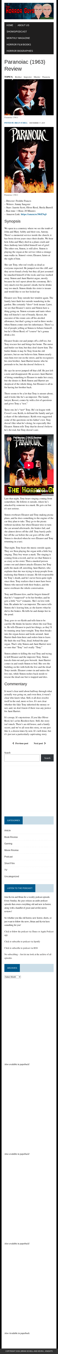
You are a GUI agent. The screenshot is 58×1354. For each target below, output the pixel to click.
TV (5, 870)
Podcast (8, 856)
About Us (23, 25)
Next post (38, 743)
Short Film (9, 863)
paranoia (46, 76)
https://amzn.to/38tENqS (33, 214)
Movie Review (11, 850)
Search (7, 752)
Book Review (11, 837)
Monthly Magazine (18, 38)
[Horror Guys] (29, 11)
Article (7, 830)
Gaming (8, 843)
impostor (28, 76)
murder (37, 76)
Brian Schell (21, 123)
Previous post (21, 743)
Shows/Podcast (17, 31)
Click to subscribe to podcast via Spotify (22, 941)
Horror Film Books (19, 44)
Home (9, 25)
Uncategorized (11, 876)
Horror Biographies (20, 51)
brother (18, 76)
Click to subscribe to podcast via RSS (21, 947)
